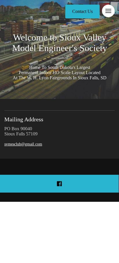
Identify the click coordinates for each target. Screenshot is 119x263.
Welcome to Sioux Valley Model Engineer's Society (59, 42)
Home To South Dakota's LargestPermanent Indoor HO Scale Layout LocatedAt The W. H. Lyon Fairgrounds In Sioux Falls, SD (60, 72)
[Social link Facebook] (59, 183)
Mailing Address (23, 119)
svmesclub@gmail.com (23, 144)
